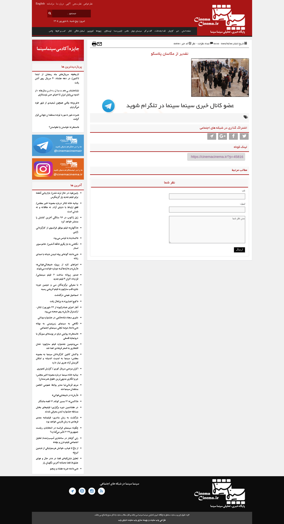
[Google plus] (222, 136)
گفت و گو (148, 31)
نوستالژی (107, 31)
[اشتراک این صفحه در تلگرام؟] (211, 136)
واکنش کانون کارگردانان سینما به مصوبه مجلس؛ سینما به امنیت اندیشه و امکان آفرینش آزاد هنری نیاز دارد (57, 358)
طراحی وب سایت (158, 520)
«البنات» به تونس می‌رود (66, 238)
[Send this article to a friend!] (99, 44)
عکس (127, 31)
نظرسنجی (76, 4)
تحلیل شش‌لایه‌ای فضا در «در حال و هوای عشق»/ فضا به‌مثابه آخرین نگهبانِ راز (57, 460)
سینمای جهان (136, 31)
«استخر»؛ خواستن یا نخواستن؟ (64, 127)
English (40, 4)
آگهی (68, 4)
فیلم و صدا (118, 31)
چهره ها (99, 31)
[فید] (101, 491)
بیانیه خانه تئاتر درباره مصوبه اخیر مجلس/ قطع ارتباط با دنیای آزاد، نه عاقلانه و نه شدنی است (57, 207)
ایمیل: (242, 204)
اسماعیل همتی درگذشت (66, 295)
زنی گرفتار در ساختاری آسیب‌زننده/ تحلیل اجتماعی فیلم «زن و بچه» (57, 440)
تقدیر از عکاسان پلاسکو (169, 54)
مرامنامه (50, 4)
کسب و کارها (60, 31)
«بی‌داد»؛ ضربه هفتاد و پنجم (64, 469)
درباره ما (60, 4)
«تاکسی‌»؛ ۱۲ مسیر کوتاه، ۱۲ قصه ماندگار (58, 401)
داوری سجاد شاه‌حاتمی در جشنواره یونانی (58, 318)
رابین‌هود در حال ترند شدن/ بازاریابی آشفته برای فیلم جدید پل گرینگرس (57, 195)
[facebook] (233, 136)
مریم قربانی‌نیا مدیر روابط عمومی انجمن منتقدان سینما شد (57, 387)
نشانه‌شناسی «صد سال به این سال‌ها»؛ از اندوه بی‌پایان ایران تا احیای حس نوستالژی (57, 93)
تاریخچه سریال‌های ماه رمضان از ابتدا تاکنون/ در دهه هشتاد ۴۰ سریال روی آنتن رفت (57, 78)
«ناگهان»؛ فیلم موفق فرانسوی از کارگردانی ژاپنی (57, 230)
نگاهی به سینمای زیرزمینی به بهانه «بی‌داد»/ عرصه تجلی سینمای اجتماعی (57, 326)
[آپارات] (82, 491)
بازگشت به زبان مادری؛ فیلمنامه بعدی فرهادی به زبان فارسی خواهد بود (57, 420)
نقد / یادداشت (160, 31)
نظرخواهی (87, 4)
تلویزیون (90, 31)
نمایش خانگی (79, 31)
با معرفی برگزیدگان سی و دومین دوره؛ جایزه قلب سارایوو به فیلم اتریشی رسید (57, 287)
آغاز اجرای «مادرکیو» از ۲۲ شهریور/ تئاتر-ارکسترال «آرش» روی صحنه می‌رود (57, 309)
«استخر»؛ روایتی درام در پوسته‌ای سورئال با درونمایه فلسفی (57, 336)
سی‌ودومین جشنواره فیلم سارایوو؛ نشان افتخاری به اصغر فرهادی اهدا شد (57, 346)
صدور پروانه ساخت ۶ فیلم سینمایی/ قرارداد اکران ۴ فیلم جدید (57, 277)
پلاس (51, 31)
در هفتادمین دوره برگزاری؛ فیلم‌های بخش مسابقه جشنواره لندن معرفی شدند (57, 409)
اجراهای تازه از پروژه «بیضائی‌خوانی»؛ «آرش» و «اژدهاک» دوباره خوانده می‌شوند (57, 267)
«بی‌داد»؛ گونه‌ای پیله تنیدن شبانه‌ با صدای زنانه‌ (57, 256)
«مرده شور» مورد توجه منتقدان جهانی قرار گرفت (57, 117)
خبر (177, 31)
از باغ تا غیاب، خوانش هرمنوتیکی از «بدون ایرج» (57, 450)
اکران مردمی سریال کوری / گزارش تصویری (57, 369)
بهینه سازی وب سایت (138, 520)
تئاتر (70, 31)
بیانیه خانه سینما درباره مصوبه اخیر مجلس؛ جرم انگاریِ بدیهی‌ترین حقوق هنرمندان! (57, 377)
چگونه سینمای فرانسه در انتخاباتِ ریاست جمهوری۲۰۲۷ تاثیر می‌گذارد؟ (57, 430)
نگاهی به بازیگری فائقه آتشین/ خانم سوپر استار (57, 246)
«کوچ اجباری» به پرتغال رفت (64, 301)
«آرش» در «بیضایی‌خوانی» (65, 395)
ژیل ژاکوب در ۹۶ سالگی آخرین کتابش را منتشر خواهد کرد (57, 220)
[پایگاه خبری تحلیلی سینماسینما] (224, 20)
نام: (243, 190)
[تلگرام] (72, 491)
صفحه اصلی (186, 31)
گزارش (170, 31)
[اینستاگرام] (91, 491)
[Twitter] (244, 136)
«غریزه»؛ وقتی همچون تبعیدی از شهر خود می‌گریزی (57, 105)
